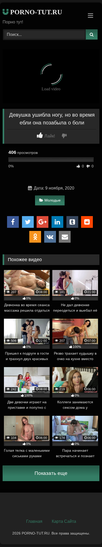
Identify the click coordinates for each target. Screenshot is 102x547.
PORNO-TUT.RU (35, 12)
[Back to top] (86, 531)
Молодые (52, 200)
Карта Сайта (64, 521)
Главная (34, 521)
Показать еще (51, 473)
